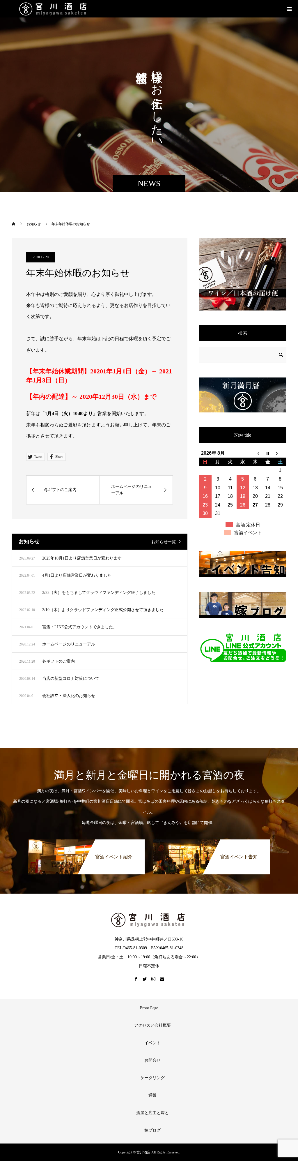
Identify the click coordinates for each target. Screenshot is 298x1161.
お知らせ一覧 (163, 542)
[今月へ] (267, 453)
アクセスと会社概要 (152, 1025)
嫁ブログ (152, 1130)
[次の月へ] (280, 453)
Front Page (149, 1008)
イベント (152, 1043)
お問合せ (152, 1060)
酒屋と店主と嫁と (152, 1113)
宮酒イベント (248, 532)
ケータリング (152, 1078)
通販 (152, 1095)
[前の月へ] (255, 453)
